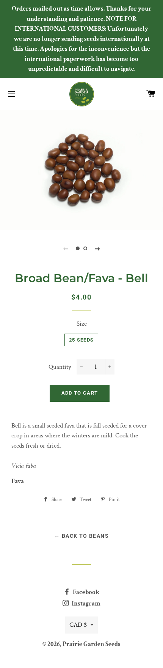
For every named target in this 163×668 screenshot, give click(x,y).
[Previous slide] (65, 248)
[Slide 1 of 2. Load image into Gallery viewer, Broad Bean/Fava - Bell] (78, 248)
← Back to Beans (81, 536)
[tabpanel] (81, 169)
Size (82, 324)
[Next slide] (97, 248)
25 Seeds (81, 340)
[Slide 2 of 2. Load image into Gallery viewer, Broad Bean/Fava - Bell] (85, 248)
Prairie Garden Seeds (92, 644)
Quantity (60, 367)
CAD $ (78, 625)
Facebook (85, 592)
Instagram (85, 603)
